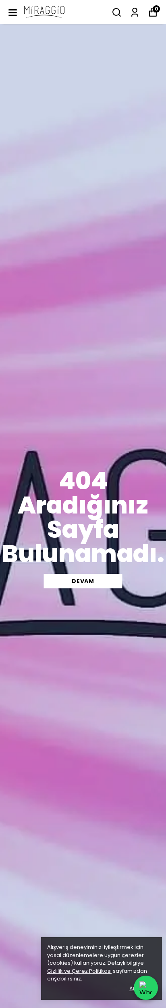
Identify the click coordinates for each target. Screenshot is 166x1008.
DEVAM (83, 581)
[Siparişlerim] (135, 12)
